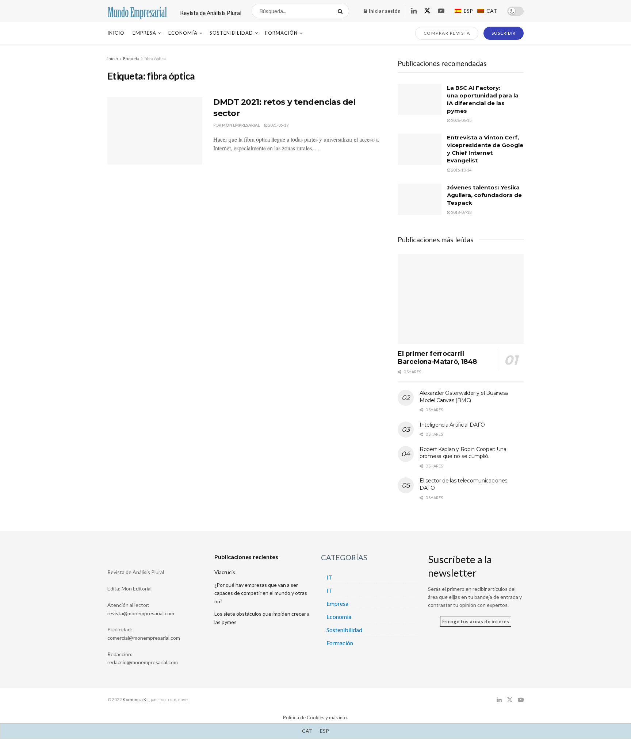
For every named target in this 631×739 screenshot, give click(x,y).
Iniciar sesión (384, 11)
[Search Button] (341, 11)
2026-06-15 (460, 120)
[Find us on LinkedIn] (414, 11)
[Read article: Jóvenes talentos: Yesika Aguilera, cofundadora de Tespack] (419, 199)
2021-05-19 (277, 125)
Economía (183, 33)
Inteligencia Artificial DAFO (452, 425)
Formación (281, 33)
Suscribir (504, 33)
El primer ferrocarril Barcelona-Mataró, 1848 (437, 358)
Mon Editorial (137, 588)
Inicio (116, 33)
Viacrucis (224, 572)
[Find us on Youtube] (441, 11)
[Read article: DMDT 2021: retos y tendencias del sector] (154, 131)
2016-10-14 (460, 170)
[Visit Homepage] (137, 11)
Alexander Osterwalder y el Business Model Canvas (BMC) (464, 397)
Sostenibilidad (231, 33)
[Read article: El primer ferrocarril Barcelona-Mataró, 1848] (461, 299)
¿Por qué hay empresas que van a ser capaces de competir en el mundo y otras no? (260, 593)
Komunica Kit (136, 699)
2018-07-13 (460, 212)
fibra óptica (155, 58)
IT (329, 577)
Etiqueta (131, 58)
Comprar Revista (447, 33)
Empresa (144, 33)
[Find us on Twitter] (427, 11)
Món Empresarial (241, 125)
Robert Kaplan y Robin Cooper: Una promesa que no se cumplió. (463, 453)
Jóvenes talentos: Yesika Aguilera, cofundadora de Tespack (484, 195)
